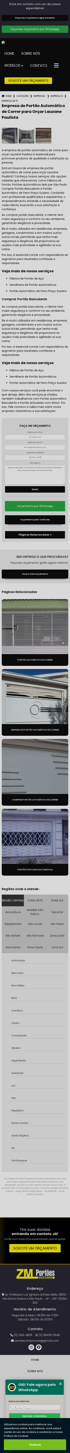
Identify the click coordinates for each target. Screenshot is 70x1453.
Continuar (35, 1444)
